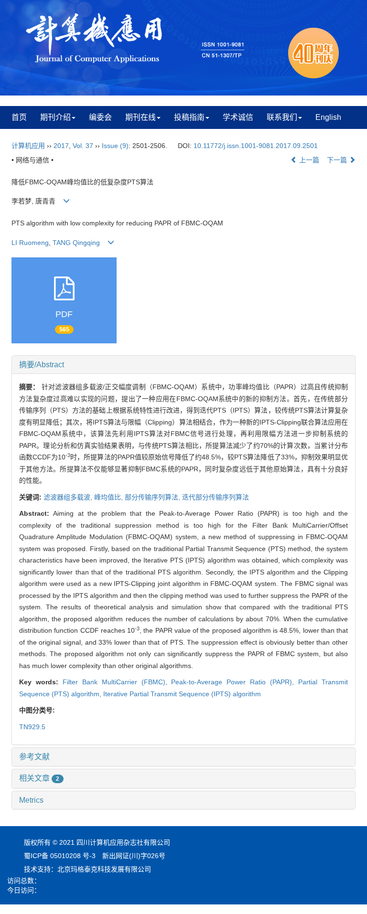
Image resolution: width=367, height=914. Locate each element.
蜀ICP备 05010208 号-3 (60, 856)
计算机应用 (28, 145)
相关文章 (39, 778)
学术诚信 (238, 117)
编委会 (100, 117)
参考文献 (34, 757)
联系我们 (282, 117)
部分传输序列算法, (153, 497)
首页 (19, 117)
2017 (61, 145)
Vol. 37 (83, 145)
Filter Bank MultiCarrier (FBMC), (117, 682)
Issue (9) (115, 145)
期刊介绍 (55, 117)
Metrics (31, 800)
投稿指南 (189, 117)
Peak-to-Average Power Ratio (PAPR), (234, 682)
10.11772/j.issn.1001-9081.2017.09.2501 (256, 145)
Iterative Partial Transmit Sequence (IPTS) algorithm (182, 694)
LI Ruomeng (30, 242)
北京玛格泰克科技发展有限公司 (104, 869)
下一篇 (338, 160)
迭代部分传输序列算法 (215, 497)
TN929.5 (32, 727)
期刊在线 (140, 117)
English (328, 117)
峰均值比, (109, 497)
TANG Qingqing (76, 242)
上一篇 (308, 160)
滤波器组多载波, (68, 497)
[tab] (183, 365)
